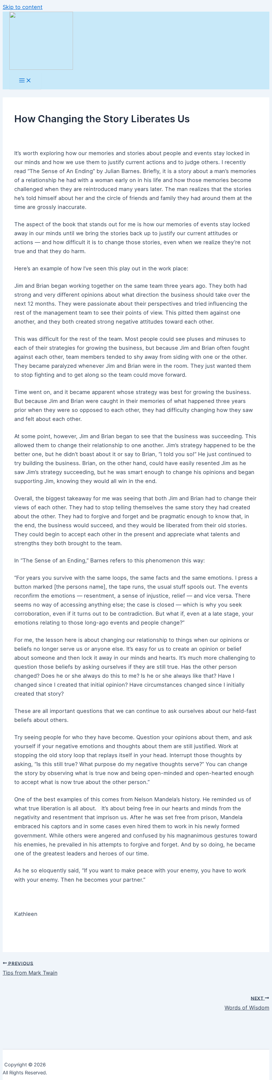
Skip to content (22, 7)
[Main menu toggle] (25, 80)
